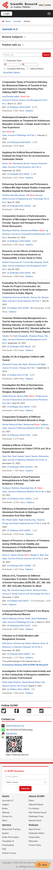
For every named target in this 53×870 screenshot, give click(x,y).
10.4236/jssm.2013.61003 (18, 107)
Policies (33, 825)
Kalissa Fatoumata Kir (12, 262)
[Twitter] (3, 711)
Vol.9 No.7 (36, 301)
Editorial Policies (36, 804)
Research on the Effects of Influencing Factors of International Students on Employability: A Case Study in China (22, 254)
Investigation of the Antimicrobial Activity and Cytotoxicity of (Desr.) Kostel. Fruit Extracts (26, 674)
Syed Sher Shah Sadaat (13, 456)
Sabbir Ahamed (9, 396)
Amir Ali (8, 132)
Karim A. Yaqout (9, 555)
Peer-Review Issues (37, 812)
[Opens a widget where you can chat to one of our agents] (42, 865)
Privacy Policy (35, 845)
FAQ (4, 849)
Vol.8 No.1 (31, 135)
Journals (17, 21)
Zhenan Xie (35, 297)
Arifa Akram (7, 643)
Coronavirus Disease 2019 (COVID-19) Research (25, 665)
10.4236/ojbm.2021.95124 (19, 346)
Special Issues (35, 820)
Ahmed (23, 555)
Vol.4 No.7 (31, 368)
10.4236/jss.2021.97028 (18, 308)
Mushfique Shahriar (11, 230)
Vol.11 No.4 (40, 491)
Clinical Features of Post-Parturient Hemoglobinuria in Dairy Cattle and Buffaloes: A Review (21, 480)
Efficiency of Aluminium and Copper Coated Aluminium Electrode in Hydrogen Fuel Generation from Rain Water (25, 512)
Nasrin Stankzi (31, 456)
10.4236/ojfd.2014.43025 (18, 174)
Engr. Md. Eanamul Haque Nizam (17, 590)
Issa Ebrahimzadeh (11, 96)
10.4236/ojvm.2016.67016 (18, 435)
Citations (29, 111)
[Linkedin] (29, 711)
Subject (5, 804)
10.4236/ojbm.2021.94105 (19, 273)
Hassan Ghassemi (39, 163)
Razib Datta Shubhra (11, 682)
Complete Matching (16, 69)
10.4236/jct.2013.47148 (17, 375)
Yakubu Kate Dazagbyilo (15, 336)
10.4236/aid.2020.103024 (18, 654)
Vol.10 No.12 (41, 460)
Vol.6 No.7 (40, 428)
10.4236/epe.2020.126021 (19, 530)
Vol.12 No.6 (36, 523)
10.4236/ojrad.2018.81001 (19, 142)
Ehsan (7, 163)
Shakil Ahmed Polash (31, 682)
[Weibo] (41, 711)
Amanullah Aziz (27, 488)
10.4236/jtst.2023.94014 (18, 601)
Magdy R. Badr (37, 555)
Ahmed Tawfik (24, 618)
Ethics (31, 800)
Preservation (34, 837)
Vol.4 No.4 (6, 403)
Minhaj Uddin (25, 396)
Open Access (34, 829)
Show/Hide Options (11, 72)
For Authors (34, 808)
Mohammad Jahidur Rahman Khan (29, 643)
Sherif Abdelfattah (39, 618)
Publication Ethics (36, 833)
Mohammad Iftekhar (32, 230)
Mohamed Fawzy (10, 364)
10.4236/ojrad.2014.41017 (19, 625)
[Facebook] (17, 711)
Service (6, 825)
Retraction (33, 841)
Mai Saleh (23, 364)
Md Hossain (34, 195)
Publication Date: (14, 60)
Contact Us (7, 816)
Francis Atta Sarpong (32, 262)
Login (6, 13)
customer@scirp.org (15, 726)
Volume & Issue (9, 853)
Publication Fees (36, 816)
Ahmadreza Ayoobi (21, 163)
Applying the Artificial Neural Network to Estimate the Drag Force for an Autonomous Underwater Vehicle (25, 155)
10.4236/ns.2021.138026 (18, 689)
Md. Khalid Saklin (10, 520)
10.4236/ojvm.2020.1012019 (20, 467)
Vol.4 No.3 (36, 167)
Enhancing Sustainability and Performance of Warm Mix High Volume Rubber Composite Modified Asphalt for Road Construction (26, 187)
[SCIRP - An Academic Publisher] (19, 5)
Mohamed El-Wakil (37, 364)
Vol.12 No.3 (37, 558)
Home (7, 21)
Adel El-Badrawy (9, 618)
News (4, 820)
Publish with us (12, 44)
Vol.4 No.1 (31, 622)
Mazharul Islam (40, 590)
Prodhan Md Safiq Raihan (13, 195)
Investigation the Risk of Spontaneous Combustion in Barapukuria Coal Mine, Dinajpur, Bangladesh (23, 388)
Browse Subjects (13, 36)
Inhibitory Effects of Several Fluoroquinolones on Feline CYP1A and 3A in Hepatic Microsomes (26, 448)
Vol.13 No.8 (22, 686)
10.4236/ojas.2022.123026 (19, 565)
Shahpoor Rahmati (10, 488)
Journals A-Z (7, 800)
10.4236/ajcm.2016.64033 (18, 241)
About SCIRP (37, 796)
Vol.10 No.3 (37, 647)
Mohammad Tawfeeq (35, 424)
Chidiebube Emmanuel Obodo (15, 297)
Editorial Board (36, 69)
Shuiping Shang (36, 336)
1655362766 (11, 734)
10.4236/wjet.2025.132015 (19, 206)
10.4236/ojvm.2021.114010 (19, 498)
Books (5, 808)
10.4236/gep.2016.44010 (18, 407)
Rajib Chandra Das (27, 520)
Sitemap (5, 812)
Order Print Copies (10, 837)
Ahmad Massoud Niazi (12, 424)
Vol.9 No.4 (45, 594)
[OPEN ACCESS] (45, 5)
